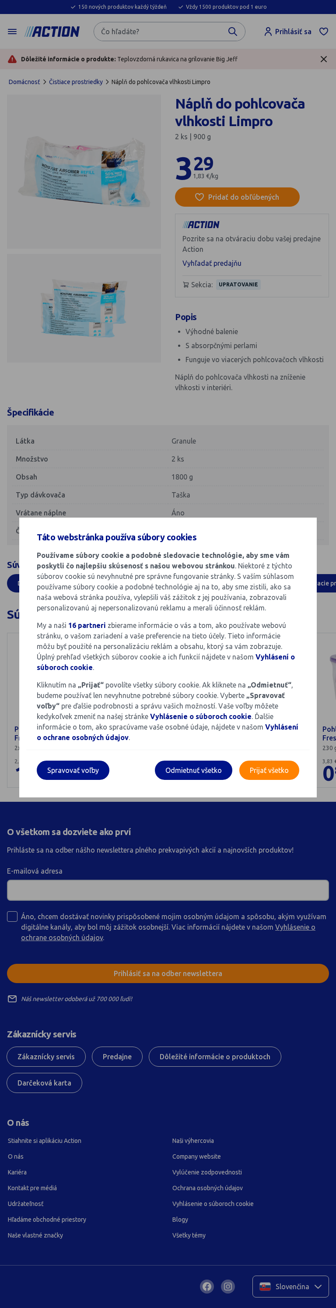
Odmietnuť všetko (193, 770)
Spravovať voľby (73, 770)
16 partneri (88, 625)
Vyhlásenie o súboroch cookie (201, 716)
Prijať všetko (269, 770)
